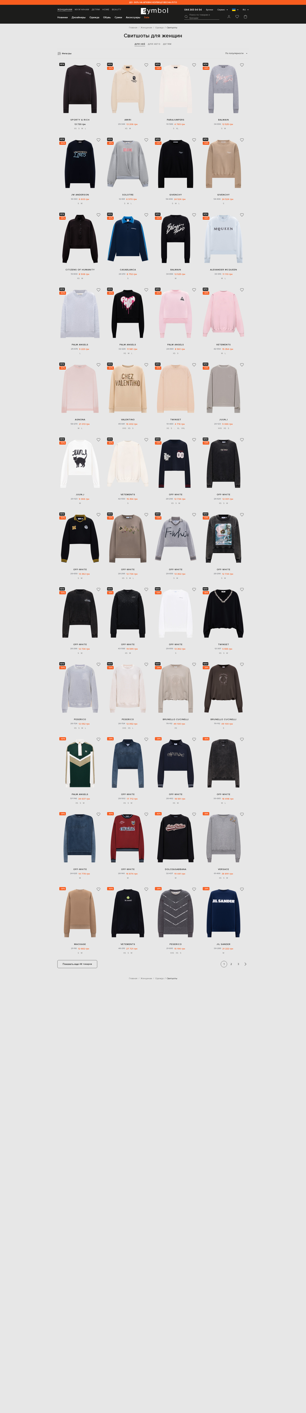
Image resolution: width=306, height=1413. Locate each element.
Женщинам (64, 9)
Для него (154, 44)
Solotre (128, 194)
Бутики (209, 9)
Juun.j (223, 419)
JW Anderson (80, 194)
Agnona (80, 419)
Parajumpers (175, 119)
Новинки (62, 17)
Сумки (118, 17)
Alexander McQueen (223, 269)
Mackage (80, 944)
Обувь (107, 17)
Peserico (80, 719)
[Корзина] (245, 16)
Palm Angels (80, 344)
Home (105, 9)
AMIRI (127, 119)
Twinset (175, 419)
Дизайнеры (79, 17)
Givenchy (175, 194)
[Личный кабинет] (229, 16)
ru (244, 9)
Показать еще (77, 964)
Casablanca (128, 269)
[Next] (245, 964)
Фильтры (66, 53)
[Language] (235, 10)
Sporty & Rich (80, 119)
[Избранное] (237, 16)
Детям (96, 9)
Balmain (223, 119)
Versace (223, 869)
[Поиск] (186, 17)
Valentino (128, 419)
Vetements (223, 344)
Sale (146, 17)
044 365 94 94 (193, 9)
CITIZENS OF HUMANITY (80, 269)
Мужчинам (82, 9)
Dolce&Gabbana (175, 869)
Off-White (175, 494)
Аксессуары (133, 17)
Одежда (94, 17)
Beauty (116, 9)
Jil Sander (223, 944)
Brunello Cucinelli (176, 719)
